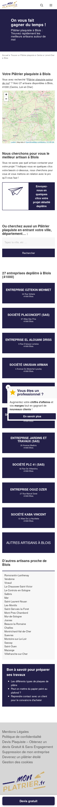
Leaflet (13, 142)
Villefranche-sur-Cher (16, 654)
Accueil (5, 55)
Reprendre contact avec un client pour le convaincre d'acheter (29, 698)
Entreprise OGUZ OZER (28, 489)
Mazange (9, 650)
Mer (6, 597)
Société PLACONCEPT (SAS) (29, 314)
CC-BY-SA (50, 142)
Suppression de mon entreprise (25, 751)
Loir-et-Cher (49, 55)
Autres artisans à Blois (28, 542)
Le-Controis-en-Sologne (17, 590)
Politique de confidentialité (21, 736)
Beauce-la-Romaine (15, 624)
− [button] (6, 99)
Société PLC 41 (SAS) (28, 464)
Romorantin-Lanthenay (16, 575)
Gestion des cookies (17, 761)
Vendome (9, 579)
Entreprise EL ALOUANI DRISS (28, 339)
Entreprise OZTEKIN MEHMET (28, 290)
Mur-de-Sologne (13, 616)
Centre (39, 55)
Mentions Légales (15, 731)
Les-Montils (10, 605)
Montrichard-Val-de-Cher (17, 631)
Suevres (8, 635)
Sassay (8, 642)
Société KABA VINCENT (28, 514)
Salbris (8, 594)
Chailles (8, 627)
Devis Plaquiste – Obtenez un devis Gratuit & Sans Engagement (27, 744)
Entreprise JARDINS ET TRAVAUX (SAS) (29, 439)
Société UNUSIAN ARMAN (29, 364)
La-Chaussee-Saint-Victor (18, 586)
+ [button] (6, 94)
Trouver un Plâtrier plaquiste (22, 55)
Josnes (8, 620)
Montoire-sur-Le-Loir (15, 639)
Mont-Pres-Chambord (16, 612)
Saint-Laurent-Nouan (15, 601)
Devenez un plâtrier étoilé (21, 756)
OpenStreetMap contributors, (36, 142)
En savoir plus (32, 416)
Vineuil (8, 582)
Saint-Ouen (10, 646)
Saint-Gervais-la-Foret (16, 609)
